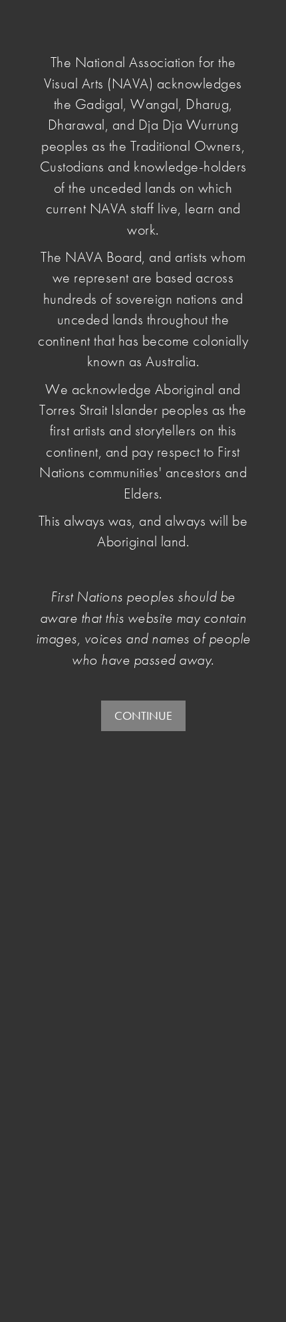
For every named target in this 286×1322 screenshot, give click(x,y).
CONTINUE (143, 715)
